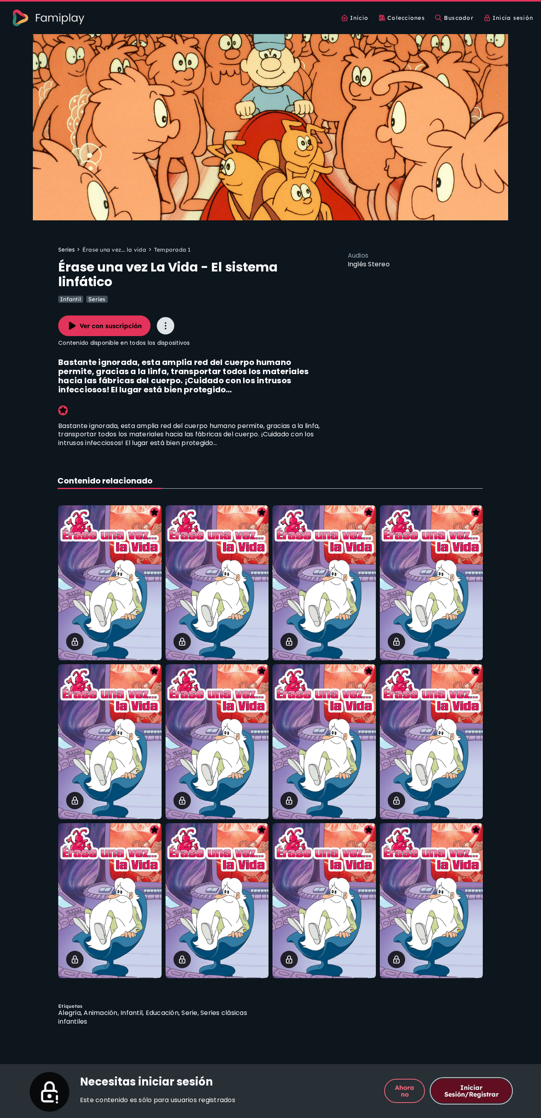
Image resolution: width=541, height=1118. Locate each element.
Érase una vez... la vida (114, 249)
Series (97, 299)
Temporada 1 (172, 249)
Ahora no (404, 1091)
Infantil (70, 299)
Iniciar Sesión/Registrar (471, 1091)
